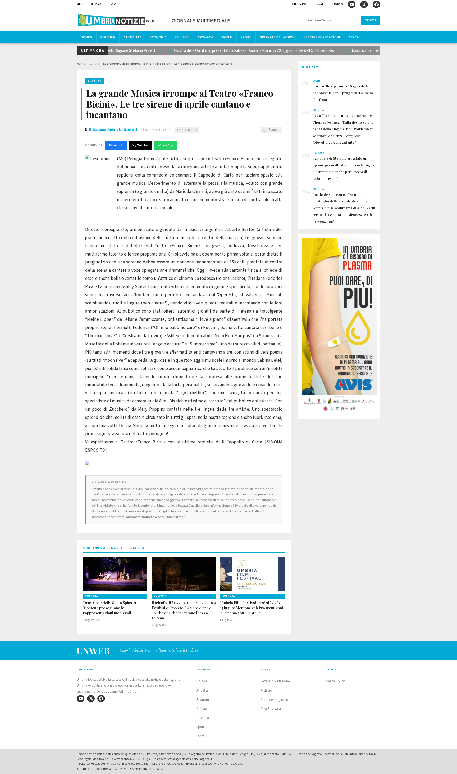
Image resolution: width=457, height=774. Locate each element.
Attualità (133, 37)
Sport (246, 37)
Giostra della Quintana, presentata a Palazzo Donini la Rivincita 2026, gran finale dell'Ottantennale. (242, 50)
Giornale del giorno (327, 4)
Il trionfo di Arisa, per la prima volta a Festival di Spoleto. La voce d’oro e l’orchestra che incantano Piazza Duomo (184, 610)
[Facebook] (376, 4)
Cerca (371, 20)
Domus (86, 37)
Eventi (226, 37)
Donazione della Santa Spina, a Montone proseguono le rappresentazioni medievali (109, 608)
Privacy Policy (334, 681)
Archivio (266, 690)
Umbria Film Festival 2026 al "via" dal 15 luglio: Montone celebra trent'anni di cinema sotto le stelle (252, 608)
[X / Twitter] (364, 4)
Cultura (182, 37)
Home (81, 64)
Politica (107, 37)
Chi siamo (299, 4)
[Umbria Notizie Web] (155, 21)
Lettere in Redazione (322, 37)
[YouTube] (351, 4)
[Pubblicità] (339, 326)
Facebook (116, 145)
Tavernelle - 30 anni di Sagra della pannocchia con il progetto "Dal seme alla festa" (343, 93)
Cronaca (205, 37)
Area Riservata (271, 708)
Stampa (274, 130)
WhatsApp (165, 145)
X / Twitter (140, 145)
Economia (158, 37)
